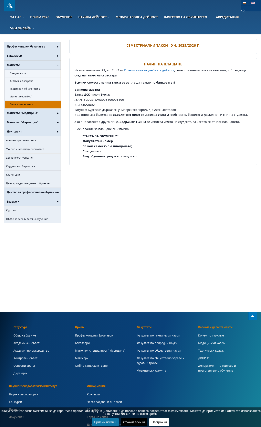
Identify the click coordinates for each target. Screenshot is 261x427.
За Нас (15, 17)
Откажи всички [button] (134, 422)
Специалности (18, 73)
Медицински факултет (152, 370)
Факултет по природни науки (157, 343)
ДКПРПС (204, 358)
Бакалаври (82, 343)
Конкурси (15, 402)
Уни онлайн (20, 28)
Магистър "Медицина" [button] (22, 113)
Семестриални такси (21, 104)
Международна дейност (137, 17)
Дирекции (20, 373)
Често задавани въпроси (104, 402)
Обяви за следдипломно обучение (27, 219)
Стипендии (13, 175)
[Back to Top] (252, 316)
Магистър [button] (13, 65)
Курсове (11, 210)
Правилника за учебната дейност (149, 70)
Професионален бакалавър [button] (26, 46)
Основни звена (24, 365)
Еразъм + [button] (13, 201)
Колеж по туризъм (211, 335)
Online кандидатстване (91, 365)
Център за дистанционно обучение (28, 183)
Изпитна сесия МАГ (21, 96)
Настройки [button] (159, 422)
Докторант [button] (14, 131)
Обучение (63, 17)
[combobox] (246, 11)
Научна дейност (92, 17)
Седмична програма (21, 81)
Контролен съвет (25, 358)
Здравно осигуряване (19, 157)
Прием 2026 (39, 17)
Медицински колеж (211, 343)
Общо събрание (24, 335)
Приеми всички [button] (105, 422)
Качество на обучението (185, 17)
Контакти (93, 394)
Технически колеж (210, 350)
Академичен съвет (26, 343)
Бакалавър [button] (14, 55)
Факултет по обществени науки (159, 350)
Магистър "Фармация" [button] (22, 122)
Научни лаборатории (23, 394)
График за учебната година (25, 88)
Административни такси (21, 140)
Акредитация (227, 17)
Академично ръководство (31, 350)
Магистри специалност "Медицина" (100, 350)
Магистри (81, 358)
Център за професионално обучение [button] (32, 192)
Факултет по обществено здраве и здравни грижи (161, 360)
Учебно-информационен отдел (25, 149)
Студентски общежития (20, 166)
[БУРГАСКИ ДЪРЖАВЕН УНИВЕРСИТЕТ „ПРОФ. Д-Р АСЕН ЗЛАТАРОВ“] (9, 5)
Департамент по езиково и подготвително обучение (217, 368)
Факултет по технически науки (158, 335)
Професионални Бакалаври (94, 335)
